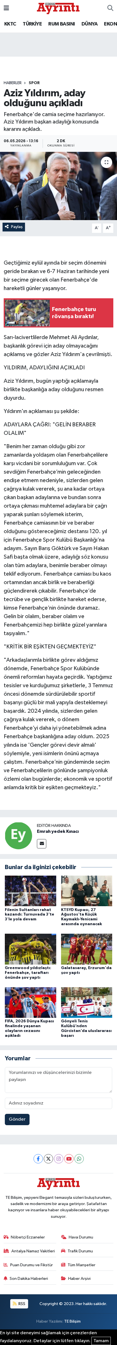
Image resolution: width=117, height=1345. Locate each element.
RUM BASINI (61, 24)
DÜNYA (89, 24)
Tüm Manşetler (81, 1265)
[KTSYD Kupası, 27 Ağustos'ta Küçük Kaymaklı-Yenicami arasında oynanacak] (86, 890)
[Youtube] (69, 1158)
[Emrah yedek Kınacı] (18, 835)
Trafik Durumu (80, 1251)
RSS (21, 1304)
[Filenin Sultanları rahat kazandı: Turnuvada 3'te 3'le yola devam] (30, 890)
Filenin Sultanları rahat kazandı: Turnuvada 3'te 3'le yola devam (29, 915)
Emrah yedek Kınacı (58, 831)
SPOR (34, 83)
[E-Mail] (41, 843)
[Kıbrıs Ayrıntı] (58, 8)
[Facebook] (38, 1158)
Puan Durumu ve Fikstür (31, 1265)
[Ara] (110, 8)
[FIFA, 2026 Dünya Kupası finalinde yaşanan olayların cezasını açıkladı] (30, 1002)
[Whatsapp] (79, 1158)
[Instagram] (58, 1158)
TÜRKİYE (32, 24)
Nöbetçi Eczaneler (28, 1237)
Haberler (13, 83)
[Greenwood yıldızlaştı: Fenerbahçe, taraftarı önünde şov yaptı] (30, 949)
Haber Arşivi (79, 1278)
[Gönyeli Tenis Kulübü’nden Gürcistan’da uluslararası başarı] (86, 1002)
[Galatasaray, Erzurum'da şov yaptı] (86, 949)
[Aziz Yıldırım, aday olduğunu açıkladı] (58, 186)
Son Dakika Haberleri (29, 1278)
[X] (48, 1158)
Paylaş (17, 227)
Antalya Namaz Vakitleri (33, 1251)
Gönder (17, 1119)
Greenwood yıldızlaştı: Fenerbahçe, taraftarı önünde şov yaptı (28, 973)
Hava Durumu (81, 1237)
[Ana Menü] (6, 8)
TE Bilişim (72, 1321)
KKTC (10, 24)
